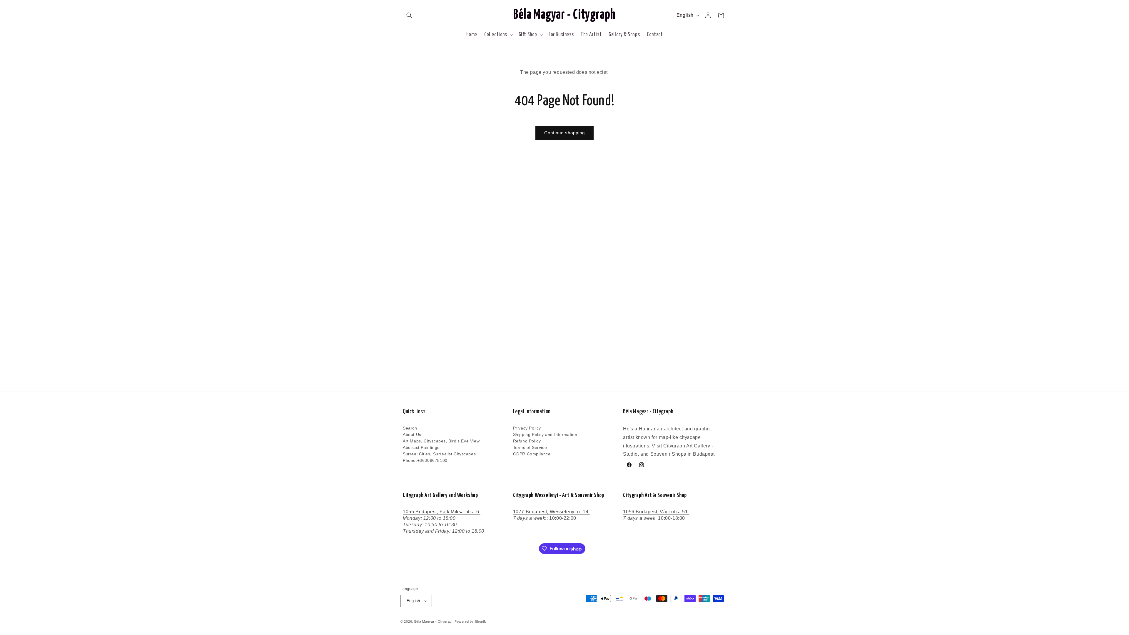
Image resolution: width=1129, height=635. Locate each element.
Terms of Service (530, 447)
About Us (412, 434)
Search (410, 428)
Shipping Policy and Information (545, 434)
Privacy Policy (527, 428)
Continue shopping (564, 132)
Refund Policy (527, 441)
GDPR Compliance (532, 454)
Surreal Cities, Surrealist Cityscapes (439, 454)
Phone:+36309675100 (425, 460)
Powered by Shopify (471, 621)
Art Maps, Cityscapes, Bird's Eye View (441, 441)
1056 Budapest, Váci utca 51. (656, 511)
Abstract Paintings (421, 447)
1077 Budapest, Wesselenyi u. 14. (551, 511)
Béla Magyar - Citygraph (434, 621)
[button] (409, 15)
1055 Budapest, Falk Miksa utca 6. (441, 511)
